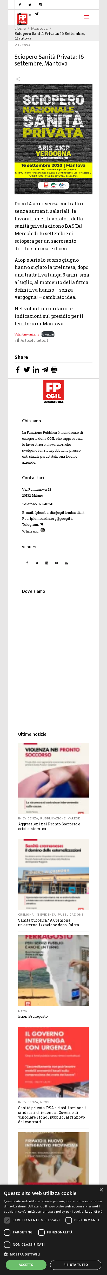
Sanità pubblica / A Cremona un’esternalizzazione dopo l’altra (48, 922)
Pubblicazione (53, 818)
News (23, 1011)
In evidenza (28, 818)
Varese (74, 818)
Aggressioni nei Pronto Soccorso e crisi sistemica (49, 826)
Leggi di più (94, 1211)
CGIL (51, 438)
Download (48, 334)
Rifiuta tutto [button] (75, 1265)
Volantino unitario (27, 334)
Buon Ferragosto (33, 1016)
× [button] (101, 1190)
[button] (53, 1254)
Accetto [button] (26, 1265)
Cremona (26, 914)
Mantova (22, 45)
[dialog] (53, 1230)
